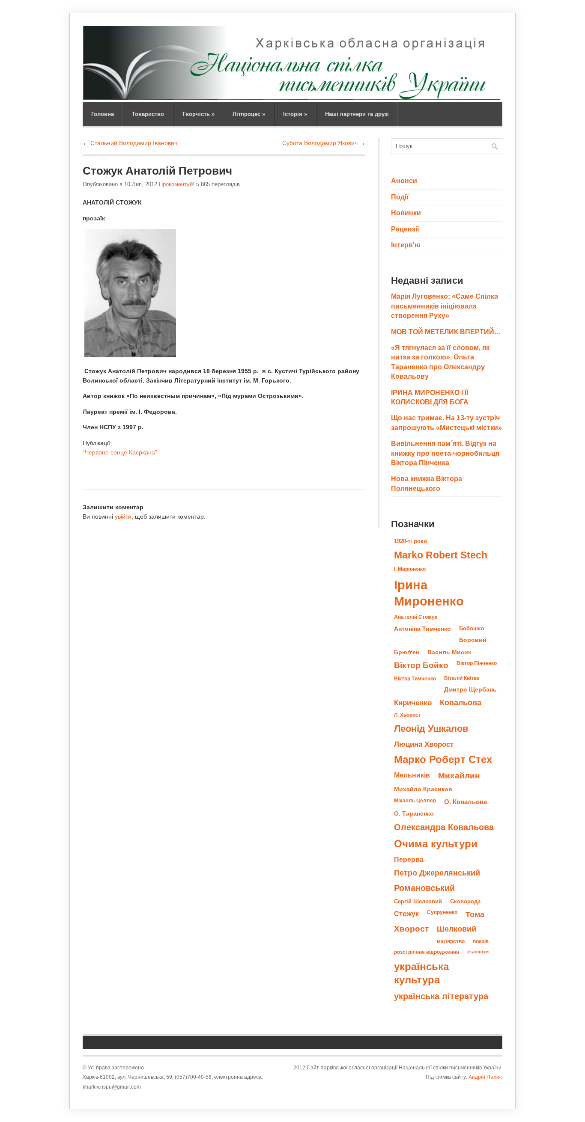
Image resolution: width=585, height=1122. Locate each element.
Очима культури (436, 843)
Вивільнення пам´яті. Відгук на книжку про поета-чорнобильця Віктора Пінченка (445, 453)
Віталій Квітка (461, 678)
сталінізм (478, 951)
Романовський (424, 888)
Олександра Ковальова (444, 827)
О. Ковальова (465, 801)
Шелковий (456, 928)
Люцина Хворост (424, 744)
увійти (123, 516)
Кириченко (413, 702)
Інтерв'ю (406, 245)
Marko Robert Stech (440, 555)
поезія (481, 941)
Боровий (473, 640)
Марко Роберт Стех (443, 759)
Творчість (198, 114)
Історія (295, 114)
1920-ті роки (410, 541)
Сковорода (465, 901)
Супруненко (442, 912)
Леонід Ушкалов (431, 728)
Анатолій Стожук (415, 617)
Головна (102, 114)
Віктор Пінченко (477, 663)
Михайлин (459, 775)
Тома (475, 914)
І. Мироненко (410, 569)
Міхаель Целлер (415, 800)
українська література (441, 996)
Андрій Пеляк (485, 1077)
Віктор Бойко (421, 665)
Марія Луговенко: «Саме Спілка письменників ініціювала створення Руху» (444, 306)
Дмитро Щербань (470, 689)
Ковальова (460, 702)
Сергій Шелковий (418, 901)
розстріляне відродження (426, 952)
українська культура (421, 973)
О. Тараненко (414, 813)
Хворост (411, 928)
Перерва (409, 859)
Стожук (406, 913)
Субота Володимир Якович (320, 143)
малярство (451, 941)
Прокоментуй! (176, 184)
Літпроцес (249, 114)
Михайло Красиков (423, 789)
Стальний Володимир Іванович (133, 143)
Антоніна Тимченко (422, 628)
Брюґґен (406, 652)
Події (400, 197)
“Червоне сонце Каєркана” (120, 452)
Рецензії (405, 229)
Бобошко (471, 628)
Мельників (412, 775)
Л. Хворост (407, 715)
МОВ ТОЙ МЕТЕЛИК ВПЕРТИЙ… (446, 331)
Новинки (406, 213)
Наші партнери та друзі (357, 114)
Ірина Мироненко (429, 593)
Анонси (404, 180)
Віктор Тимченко (415, 679)
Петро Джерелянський (437, 873)
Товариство (148, 114)
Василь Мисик (449, 652)
